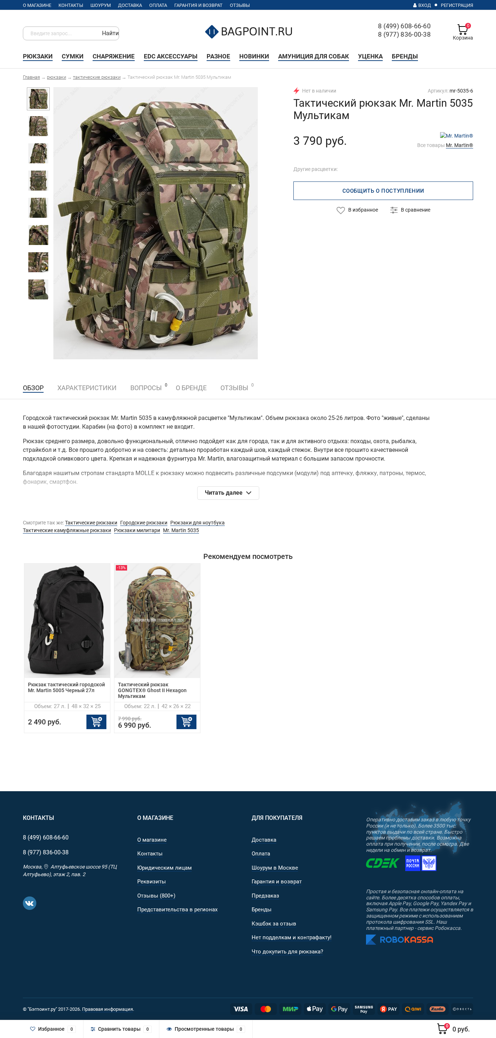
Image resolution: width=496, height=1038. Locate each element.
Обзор (33, 388)
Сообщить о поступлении (383, 191)
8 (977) (46, 852)
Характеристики (87, 388)
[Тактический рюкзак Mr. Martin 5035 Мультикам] (155, 222)
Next (244, 224)
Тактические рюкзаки (91, 523)
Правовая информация (107, 1009)
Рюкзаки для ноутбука (197, 523)
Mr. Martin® (459, 145)
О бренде (191, 388)
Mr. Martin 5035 (181, 530)
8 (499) (46, 837)
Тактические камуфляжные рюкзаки (67, 530)
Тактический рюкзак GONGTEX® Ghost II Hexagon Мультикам (152, 690)
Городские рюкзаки (143, 523)
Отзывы (234, 387)
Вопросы (146, 388)
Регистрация (457, 5)
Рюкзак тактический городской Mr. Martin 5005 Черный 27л (66, 687)
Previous (67, 224)
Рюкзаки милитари (137, 530)
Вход (424, 5)
